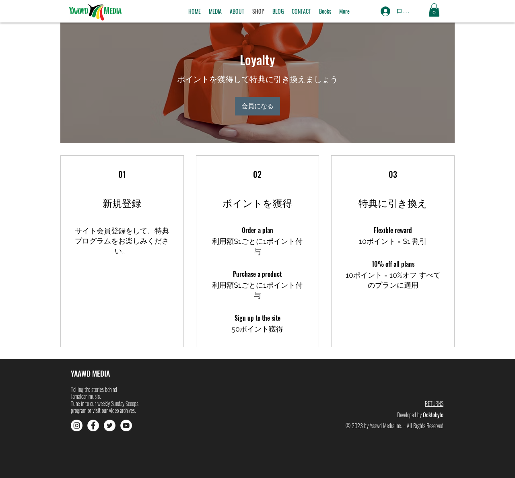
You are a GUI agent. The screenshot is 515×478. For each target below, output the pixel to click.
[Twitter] (109, 425)
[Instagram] (76, 425)
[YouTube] (126, 425)
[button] (215, 11)
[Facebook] (93, 425)
